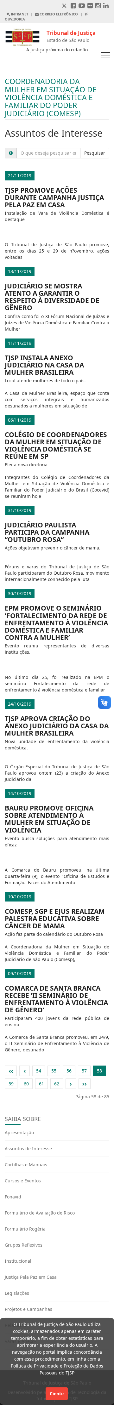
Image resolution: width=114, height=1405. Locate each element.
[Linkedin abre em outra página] (106, 6)
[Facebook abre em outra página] (73, 6)
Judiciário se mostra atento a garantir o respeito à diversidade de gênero (52, 297)
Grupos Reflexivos (23, 1245)
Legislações (17, 1293)
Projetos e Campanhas (28, 1309)
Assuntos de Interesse (28, 1149)
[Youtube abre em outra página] (82, 6)
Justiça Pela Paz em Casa (31, 1277)
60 (26, 1084)
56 (69, 1071)
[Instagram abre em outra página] (98, 6)
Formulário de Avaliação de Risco (40, 1213)
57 (84, 1071)
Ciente (57, 1393)
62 (56, 1084)
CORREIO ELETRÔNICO (58, 14)
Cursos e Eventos (23, 1181)
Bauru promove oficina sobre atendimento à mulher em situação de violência (49, 819)
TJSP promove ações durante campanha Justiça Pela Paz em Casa (54, 197)
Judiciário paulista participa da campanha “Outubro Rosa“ (47, 532)
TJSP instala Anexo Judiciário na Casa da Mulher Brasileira (44, 365)
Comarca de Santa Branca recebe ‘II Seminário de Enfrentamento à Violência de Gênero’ (56, 999)
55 (53, 1071)
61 (41, 1084)
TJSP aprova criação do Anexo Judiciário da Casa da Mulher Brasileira (57, 725)
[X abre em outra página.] (65, 6)
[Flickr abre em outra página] (90, 6)
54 (38, 1071)
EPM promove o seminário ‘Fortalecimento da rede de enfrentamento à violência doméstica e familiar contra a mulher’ (56, 622)
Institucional (18, 1261)
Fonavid (13, 1197)
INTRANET (19, 14)
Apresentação (19, 1132)
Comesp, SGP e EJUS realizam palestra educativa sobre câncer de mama (55, 918)
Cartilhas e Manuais (26, 1165)
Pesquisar (94, 153)
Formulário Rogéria (25, 1229)
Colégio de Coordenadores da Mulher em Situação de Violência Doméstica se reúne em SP (56, 445)
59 (11, 1084)
